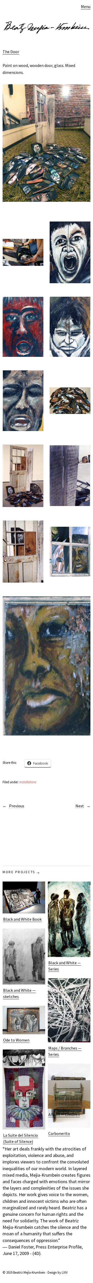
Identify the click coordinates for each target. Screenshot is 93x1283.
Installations (27, 782)
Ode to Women (16, 1040)
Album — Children (64, 1114)
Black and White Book (22, 919)
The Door (11, 51)
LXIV (65, 1272)
